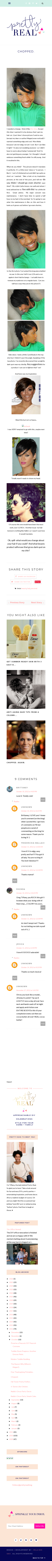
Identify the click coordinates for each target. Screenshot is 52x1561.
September (15, 1400)
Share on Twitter (22, 582)
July (12, 1407)
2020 (11, 1300)
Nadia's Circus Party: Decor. (21, 1391)
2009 (11, 1439)
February (14, 1425)
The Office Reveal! (14, 1229)
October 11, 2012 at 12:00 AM (32, 847)
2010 (11, 1436)
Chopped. (14, 1377)
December (15, 1332)
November (15, 1336)
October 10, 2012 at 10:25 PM (27, 893)
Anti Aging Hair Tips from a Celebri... (23, 713)
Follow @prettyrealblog (22, 1485)
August (14, 1403)
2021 (11, 1297)
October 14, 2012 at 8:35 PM (31, 967)
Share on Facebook (27, 576)
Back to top (38, 1558)
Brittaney (22, 787)
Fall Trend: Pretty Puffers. (20, 1382)
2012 (11, 1329)
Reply (43, 799)
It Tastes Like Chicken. (19, 1387)
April (13, 1418)
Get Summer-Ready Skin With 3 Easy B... (24, 663)
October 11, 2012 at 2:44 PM (26, 948)
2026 (11, 1279)
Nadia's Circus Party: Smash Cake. (23, 1396)
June (13, 1411)
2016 (11, 1314)
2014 (11, 1322)
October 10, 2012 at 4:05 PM (26, 791)
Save (38, 582)
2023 (11, 1289)
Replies (16, 801)
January (14, 1428)
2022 (11, 1293)
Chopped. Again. (16, 762)
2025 (11, 1282)
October (14, 1339)
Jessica (20, 944)
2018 (11, 1307)
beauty (24, 588)
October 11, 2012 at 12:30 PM (32, 870)
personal (34, 588)
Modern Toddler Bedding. (20, 1359)
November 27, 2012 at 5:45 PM (27, 990)
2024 (11, 1286)
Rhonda (20, 889)
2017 (11, 1311)
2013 (11, 1325)
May (13, 1414)
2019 (11, 1304)
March (13, 1421)
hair (28, 588)
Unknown (26, 807)
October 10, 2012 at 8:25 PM (31, 811)
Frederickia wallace (33, 843)
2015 (11, 1318)
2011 (11, 1432)
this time (33, 129)
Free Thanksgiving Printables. (22, 1372)
